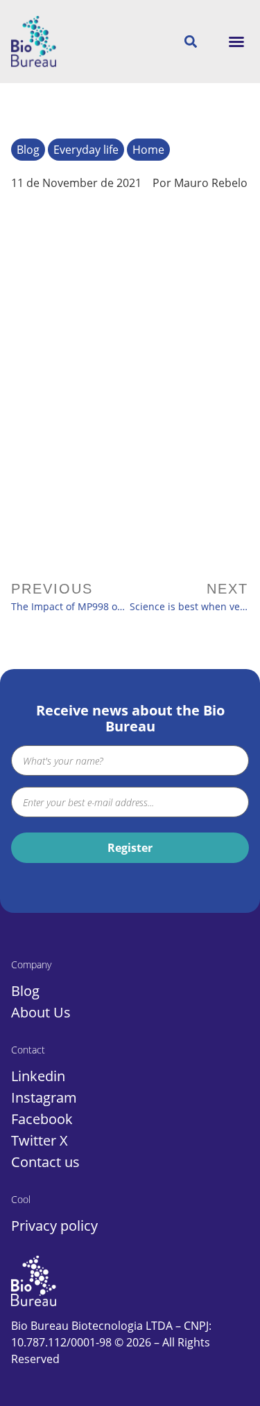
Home (148, 149)
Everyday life (86, 149)
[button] (236, 41)
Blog (28, 149)
